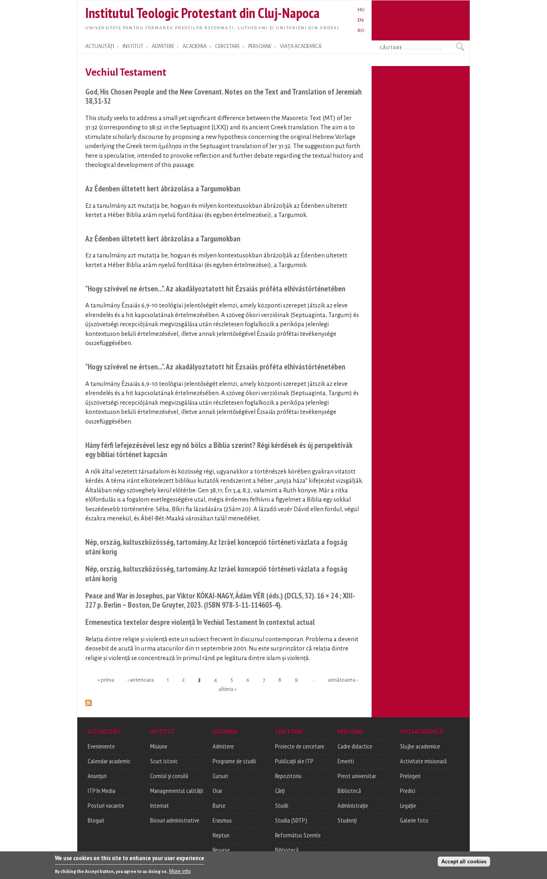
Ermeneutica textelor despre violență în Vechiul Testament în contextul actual (200, 622)
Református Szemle (298, 835)
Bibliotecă (286, 850)
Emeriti (346, 761)
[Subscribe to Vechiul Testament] (88, 701)
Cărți (280, 791)
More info (180, 871)
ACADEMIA (195, 46)
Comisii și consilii (169, 776)
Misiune (158, 746)
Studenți (347, 820)
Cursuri (220, 776)
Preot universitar (357, 776)
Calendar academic (109, 761)
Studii (281, 805)
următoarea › (343, 679)
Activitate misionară (423, 761)
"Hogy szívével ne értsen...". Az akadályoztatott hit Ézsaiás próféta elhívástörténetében (215, 288)
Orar (217, 791)
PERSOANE (259, 46)
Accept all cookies (464, 862)
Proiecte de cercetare (299, 746)
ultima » (228, 689)
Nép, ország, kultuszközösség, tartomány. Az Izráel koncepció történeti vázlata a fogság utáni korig (216, 546)
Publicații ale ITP (294, 761)
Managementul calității (176, 791)
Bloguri (96, 820)
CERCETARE (227, 46)
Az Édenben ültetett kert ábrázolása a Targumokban (162, 188)
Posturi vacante (106, 805)
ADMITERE (163, 46)
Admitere (223, 746)
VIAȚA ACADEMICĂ (301, 46)
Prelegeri (410, 776)
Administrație (353, 805)
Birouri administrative (174, 820)
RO (361, 30)
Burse (219, 805)
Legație (408, 805)
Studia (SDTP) (291, 820)
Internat (159, 805)
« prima (105, 679)
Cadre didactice (355, 746)
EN (361, 20)
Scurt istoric (164, 761)
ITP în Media (101, 791)
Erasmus (222, 820)
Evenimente (101, 746)
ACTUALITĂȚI (99, 46)
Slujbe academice (420, 746)
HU (361, 9)
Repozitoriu (288, 776)
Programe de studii (234, 761)
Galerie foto (414, 820)
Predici (407, 791)
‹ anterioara (140, 679)
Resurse (221, 850)
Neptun (221, 835)
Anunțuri (97, 776)
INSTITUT (133, 46)
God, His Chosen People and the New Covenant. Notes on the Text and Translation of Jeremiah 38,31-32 (223, 96)
